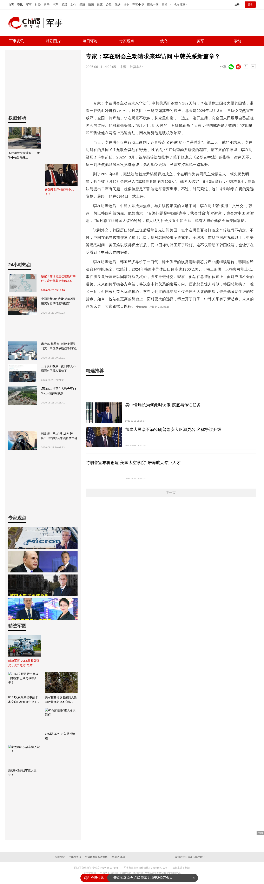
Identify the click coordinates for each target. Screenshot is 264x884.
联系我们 (114, 872)
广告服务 (103, 872)
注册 (237, 4)
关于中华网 (90, 872)
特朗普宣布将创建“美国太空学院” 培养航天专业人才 (133, 462)
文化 (73, 4)
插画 (91, 4)
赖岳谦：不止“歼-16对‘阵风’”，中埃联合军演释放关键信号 (59, 436)
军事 (29, 4)
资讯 (20, 4)
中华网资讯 (75, 857)
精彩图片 (53, 41)
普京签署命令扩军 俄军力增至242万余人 (143, 877)
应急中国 (153, 4)
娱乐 (47, 4)
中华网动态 (174, 872)
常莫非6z (136, 67)
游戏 (64, 4)
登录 (250, 4)
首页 (11, 4)
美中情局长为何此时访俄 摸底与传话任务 (163, 405)
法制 (126, 4)
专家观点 (126, 41)
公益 (109, 4)
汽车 (55, 4)
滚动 (237, 41)
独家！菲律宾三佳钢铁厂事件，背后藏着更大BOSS (58, 279)
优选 (117, 4)
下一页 (171, 492)
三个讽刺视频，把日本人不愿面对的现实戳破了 (58, 368)
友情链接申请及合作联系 (190, 857)
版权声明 (138, 872)
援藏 (82, 4)
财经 (38, 4)
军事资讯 (16, 41)
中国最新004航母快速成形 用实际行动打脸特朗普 (58, 301)
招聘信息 (126, 872)
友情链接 (161, 872)
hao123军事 (118, 857)
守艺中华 (138, 4)
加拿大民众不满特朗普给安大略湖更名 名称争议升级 (173, 429)
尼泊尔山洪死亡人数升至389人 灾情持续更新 (58, 391)
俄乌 (163, 41)
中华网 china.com (25, 23)
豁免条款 (150, 872)
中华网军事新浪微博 (96, 857)
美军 (200, 41)
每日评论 (90, 41)
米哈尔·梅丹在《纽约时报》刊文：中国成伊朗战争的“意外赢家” (59, 346)
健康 (100, 4)
